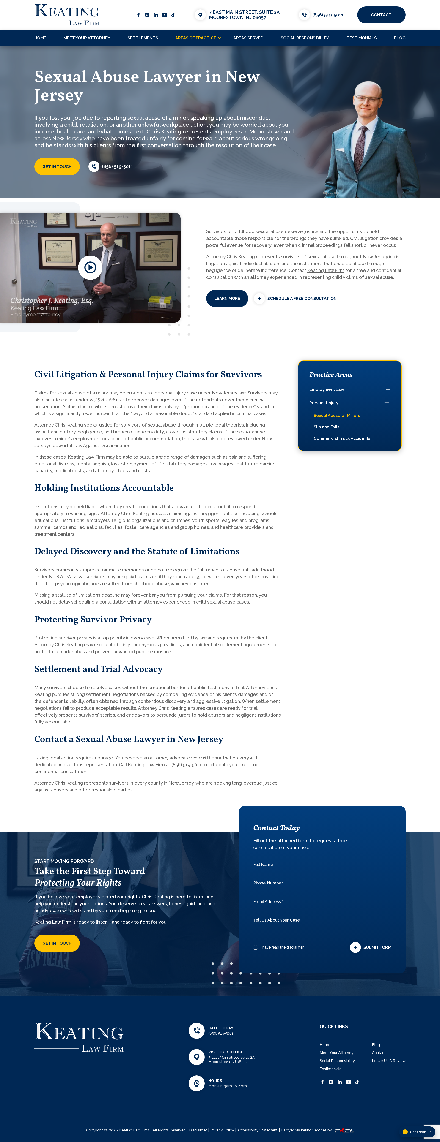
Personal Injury (323, 402)
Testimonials (361, 37)
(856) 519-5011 (328, 15)
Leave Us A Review (389, 1061)
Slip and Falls (326, 426)
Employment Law (326, 389)
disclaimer (295, 947)
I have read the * (283, 947)
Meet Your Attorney (86, 37)
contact (381, 14)
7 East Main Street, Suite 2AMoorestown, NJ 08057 (244, 14)
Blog (400, 37)
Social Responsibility (305, 37)
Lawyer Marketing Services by (306, 1130)
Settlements (143, 37)
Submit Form (377, 947)
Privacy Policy (222, 1130)
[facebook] (138, 15)
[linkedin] (156, 15)
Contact (379, 1053)
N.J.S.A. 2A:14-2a (66, 576)
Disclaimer (198, 1130)
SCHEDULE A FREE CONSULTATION (302, 298)
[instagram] (147, 15)
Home (40, 37)
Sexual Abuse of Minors (337, 415)
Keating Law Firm (325, 270)
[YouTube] (164, 15)
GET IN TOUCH (57, 166)
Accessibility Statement (257, 1130)
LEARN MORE (227, 298)
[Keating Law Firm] (66, 15)
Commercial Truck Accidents (342, 438)
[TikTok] (173, 15)
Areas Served (248, 37)
